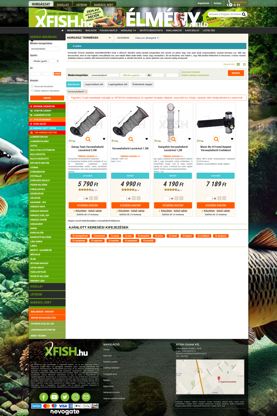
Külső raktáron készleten (46, 90)
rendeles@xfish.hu (189, 351)
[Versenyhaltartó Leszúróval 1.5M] (130, 153)
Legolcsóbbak (94, 84)
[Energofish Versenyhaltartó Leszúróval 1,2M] (173, 153)
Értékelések (142, 84)
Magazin (90, 30)
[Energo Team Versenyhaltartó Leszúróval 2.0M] (88, 153)
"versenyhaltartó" (76, 91)
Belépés (106, 380)
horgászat (41, 4)
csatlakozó (204, 236)
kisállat (63, 4)
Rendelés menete (110, 362)
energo (116, 236)
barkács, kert (103, 4)
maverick (149, 240)
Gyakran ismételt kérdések (114, 398)
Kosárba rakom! (87, 205)
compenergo (80, 240)
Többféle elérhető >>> (87, 156)
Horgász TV (128, 30)
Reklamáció (174, 30)
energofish (144, 236)
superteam (97, 240)
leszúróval (100, 236)
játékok (81, 4)
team (129, 236)
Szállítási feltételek (111, 368)
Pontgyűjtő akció (110, 374)
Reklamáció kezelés (111, 392)
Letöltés (209, 30)
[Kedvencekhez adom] (104, 140)
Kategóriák (123, 38)
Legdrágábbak (117, 84)
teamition (115, 240)
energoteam (132, 240)
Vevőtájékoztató (151, 30)
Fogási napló (108, 30)
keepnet (188, 236)
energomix (221, 236)
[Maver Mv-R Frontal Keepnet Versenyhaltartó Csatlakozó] (216, 153)
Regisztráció (108, 386)
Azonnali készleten (43, 86)
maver (160, 236)
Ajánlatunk (74, 84)
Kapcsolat (192, 30)
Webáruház (74, 30)
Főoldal (106, 349)
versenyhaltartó (81, 236)
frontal (174, 236)
